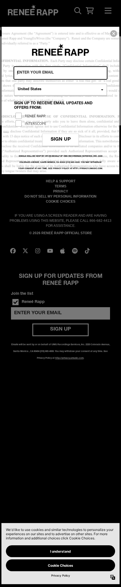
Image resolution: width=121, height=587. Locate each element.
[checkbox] (61, 116)
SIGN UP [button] (61, 139)
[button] (113, 33)
